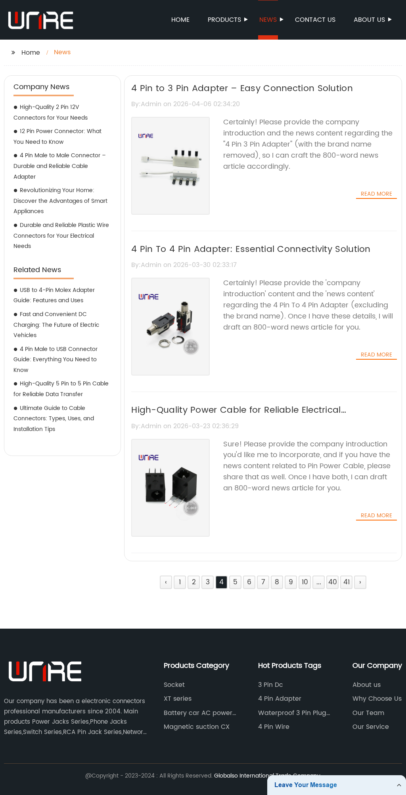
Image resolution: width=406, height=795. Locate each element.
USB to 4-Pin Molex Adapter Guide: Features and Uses (54, 295)
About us (369, 20)
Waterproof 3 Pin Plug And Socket (292, 713)
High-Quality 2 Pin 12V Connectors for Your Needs (50, 112)
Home (180, 20)
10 (305, 582)
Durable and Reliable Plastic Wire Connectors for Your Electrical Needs (61, 236)
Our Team (368, 713)
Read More (376, 194)
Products (224, 20)
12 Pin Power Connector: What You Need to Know (57, 137)
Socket (174, 685)
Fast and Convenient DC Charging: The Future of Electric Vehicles (56, 325)
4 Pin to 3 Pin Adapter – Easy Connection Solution (242, 88)
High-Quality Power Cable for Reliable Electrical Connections (236, 417)
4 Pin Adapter (279, 698)
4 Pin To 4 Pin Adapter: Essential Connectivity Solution (251, 249)
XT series (178, 698)
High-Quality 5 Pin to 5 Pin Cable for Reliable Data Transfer (61, 389)
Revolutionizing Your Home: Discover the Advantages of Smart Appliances (60, 201)
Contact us (315, 20)
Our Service (370, 727)
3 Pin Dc (270, 685)
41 (346, 582)
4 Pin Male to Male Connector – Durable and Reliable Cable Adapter (59, 166)
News (268, 20)
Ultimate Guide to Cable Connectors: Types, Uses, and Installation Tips (53, 419)
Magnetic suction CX (197, 727)
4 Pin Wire (273, 727)
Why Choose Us (377, 699)
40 (332, 582)
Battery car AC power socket (198, 713)
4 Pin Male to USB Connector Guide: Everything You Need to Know (55, 360)
